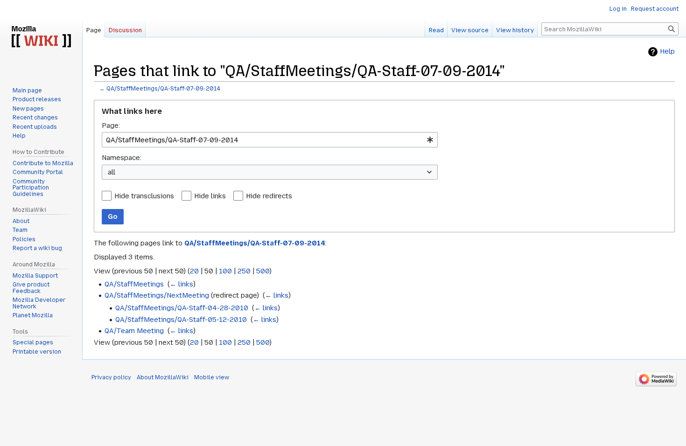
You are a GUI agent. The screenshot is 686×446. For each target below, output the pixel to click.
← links (181, 284)
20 (194, 271)
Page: (111, 125)
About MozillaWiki (163, 377)
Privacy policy (111, 377)
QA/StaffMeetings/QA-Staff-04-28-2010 (181, 308)
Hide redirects (269, 196)
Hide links (210, 196)
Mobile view (211, 377)
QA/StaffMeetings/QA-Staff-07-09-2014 (163, 88)
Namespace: (121, 157)
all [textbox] (111, 172)
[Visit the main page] (41, 37)
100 (225, 271)
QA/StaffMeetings (134, 284)
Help (667, 52)
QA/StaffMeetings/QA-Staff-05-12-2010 (181, 319)
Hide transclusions (144, 196)
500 (262, 271)
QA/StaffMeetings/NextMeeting (157, 295)
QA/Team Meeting (134, 331)
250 (244, 271)
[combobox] (270, 139)
